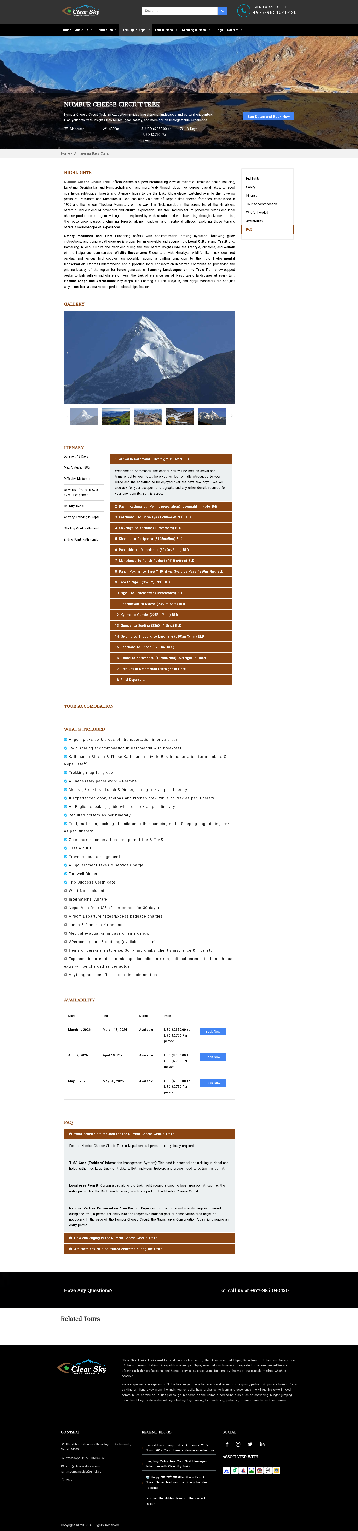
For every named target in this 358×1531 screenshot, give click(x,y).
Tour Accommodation (261, 204)
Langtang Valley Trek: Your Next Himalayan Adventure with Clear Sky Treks (176, 1464)
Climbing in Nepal (194, 30)
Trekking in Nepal (133, 30)
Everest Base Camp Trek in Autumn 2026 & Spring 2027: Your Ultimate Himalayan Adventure (180, 1448)
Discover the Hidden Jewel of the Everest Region (175, 1501)
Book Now (213, 1031)
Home (67, 30)
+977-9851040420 (269, 1290)
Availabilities (254, 221)
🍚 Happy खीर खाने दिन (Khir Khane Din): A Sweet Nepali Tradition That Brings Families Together (177, 1482)
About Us (81, 30)
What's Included (257, 212)
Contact (232, 30)
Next (232, 353)
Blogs (219, 30)
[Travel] (80, 9)
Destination (105, 30)
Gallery (250, 187)
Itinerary (251, 195)
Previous (67, 353)
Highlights (253, 178)
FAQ (249, 229)
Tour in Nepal (164, 30)
